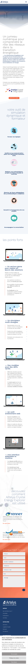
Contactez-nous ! (14, 97)
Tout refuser (14, 662)
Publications (6, 615)
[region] (14, 650)
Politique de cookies (14, 658)
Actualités (5, 613)
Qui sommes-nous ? (7, 611)
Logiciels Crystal (6, 626)
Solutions (5, 624)
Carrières (5, 617)
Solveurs (5, 629)
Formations (5, 631)
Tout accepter (14, 654)
